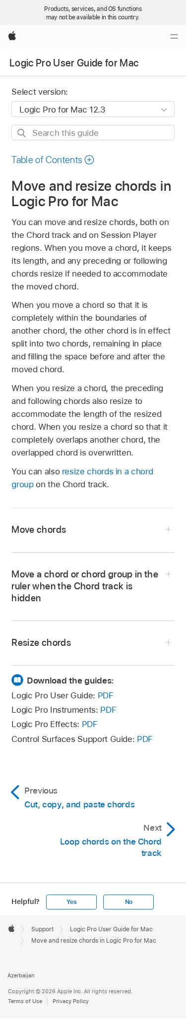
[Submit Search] (22, 133)
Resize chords (40, 642)
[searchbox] (92, 132)
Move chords (38, 529)
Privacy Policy (71, 1001)
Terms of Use (25, 1001)
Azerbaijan (20, 975)
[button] (53, 160)
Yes (71, 902)
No (129, 902)
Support (42, 929)
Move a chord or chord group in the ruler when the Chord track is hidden (84, 586)
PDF (106, 695)
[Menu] (174, 37)
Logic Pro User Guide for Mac (74, 63)
